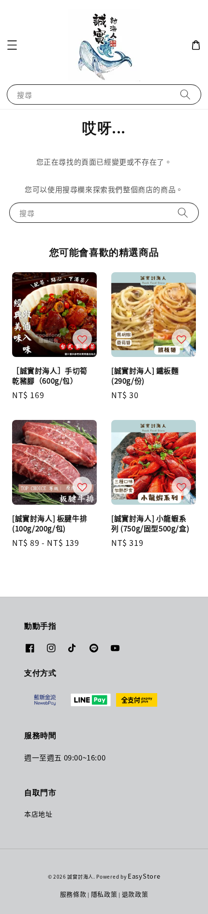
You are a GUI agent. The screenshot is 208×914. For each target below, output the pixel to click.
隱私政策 (104, 894)
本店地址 (38, 814)
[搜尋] (185, 94)
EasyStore (144, 876)
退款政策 (135, 894)
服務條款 (73, 894)
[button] (12, 45)
